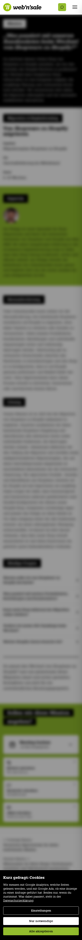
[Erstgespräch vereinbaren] (62, 7)
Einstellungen (41, 910)
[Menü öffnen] (75, 7)
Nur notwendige (41, 921)
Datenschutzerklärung (18, 900)
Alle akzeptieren (41, 931)
